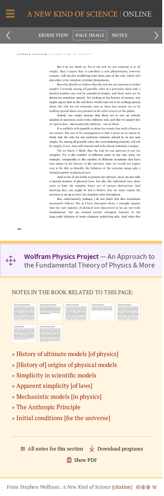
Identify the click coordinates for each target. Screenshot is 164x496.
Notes (119, 35)
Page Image (90, 35)
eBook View (53, 35)
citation (122, 487)
